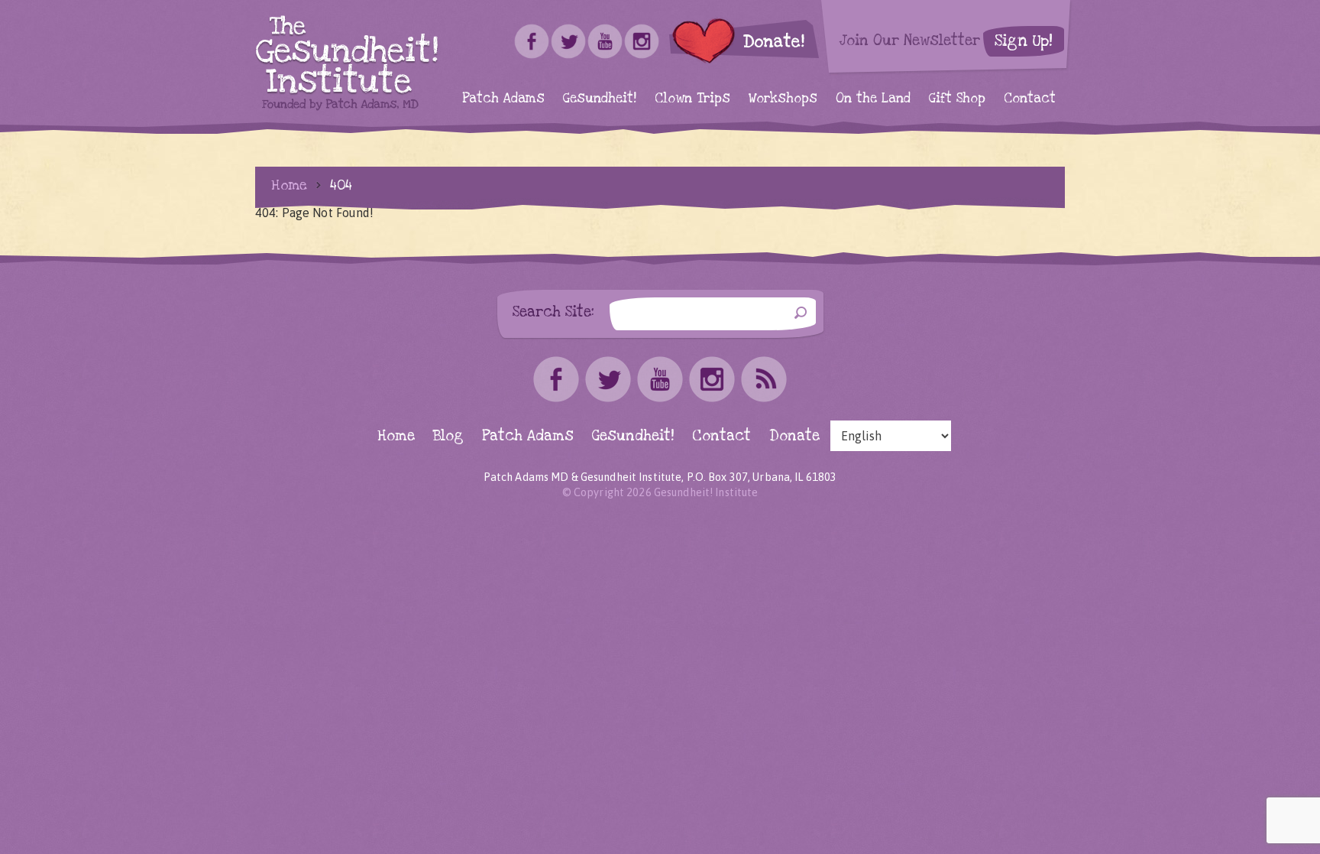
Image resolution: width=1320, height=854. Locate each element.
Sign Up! (1024, 41)
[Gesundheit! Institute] (346, 63)
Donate (794, 436)
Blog (448, 436)
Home (289, 185)
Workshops (783, 98)
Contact (1030, 98)
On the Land (873, 98)
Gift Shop (957, 98)
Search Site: (553, 311)
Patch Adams (503, 98)
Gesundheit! (599, 98)
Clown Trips (692, 98)
